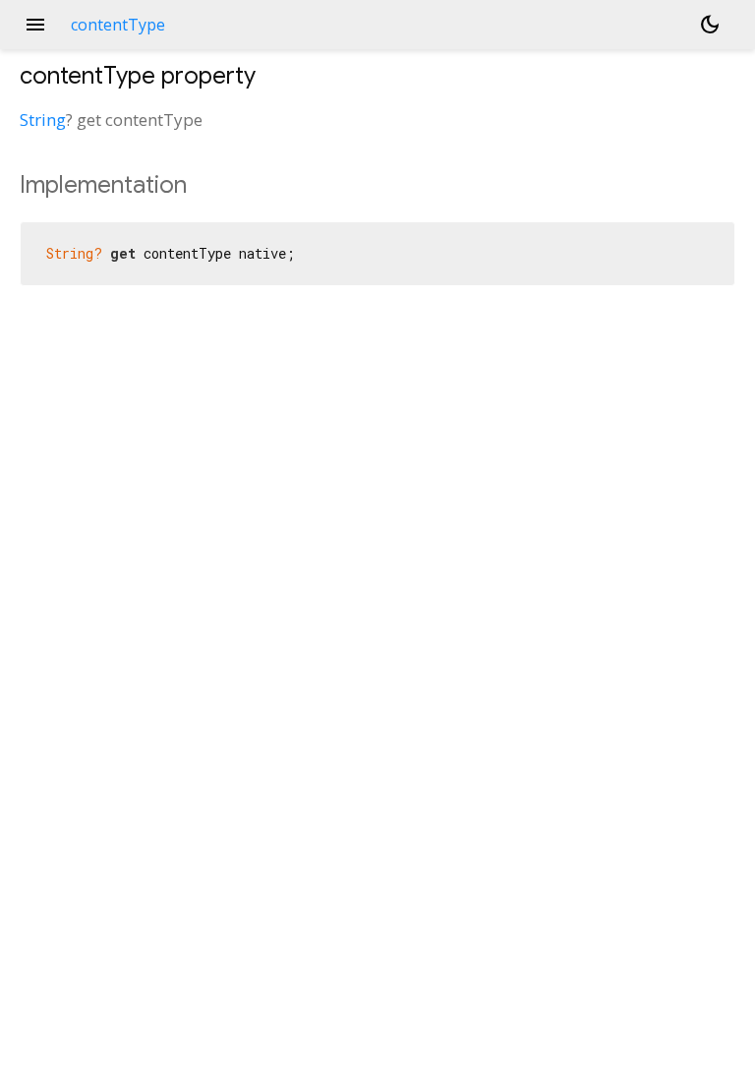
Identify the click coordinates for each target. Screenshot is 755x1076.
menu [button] (35, 24)
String (43, 119)
